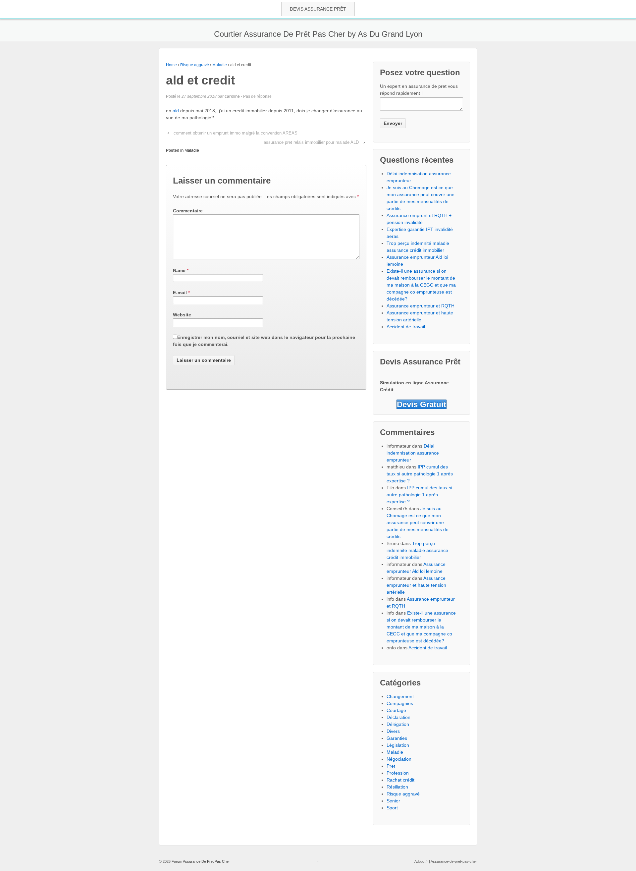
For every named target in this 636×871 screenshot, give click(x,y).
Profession (398, 773)
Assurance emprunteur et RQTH (420, 305)
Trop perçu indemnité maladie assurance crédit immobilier (417, 550)
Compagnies (400, 703)
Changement (400, 696)
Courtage (396, 710)
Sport (392, 807)
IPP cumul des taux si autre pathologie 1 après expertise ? (420, 473)
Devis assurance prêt (318, 9)
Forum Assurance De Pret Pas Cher (200, 861)
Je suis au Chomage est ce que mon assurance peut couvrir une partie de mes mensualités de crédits (418, 522)
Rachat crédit (400, 780)
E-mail (180, 292)
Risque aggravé (194, 65)
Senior (393, 800)
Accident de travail (406, 326)
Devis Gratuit (421, 404)
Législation (398, 745)
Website (182, 314)
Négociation (399, 759)
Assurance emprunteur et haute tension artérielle (416, 585)
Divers (393, 731)
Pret (391, 766)
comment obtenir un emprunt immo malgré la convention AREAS (235, 133)
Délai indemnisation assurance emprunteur (413, 453)
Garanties (397, 738)
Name (179, 270)
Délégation (398, 724)
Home (171, 65)
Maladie (219, 65)
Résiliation (397, 786)
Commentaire (188, 210)
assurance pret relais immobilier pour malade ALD (311, 142)
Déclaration (398, 717)
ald (176, 110)
